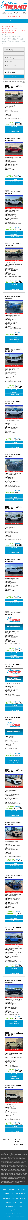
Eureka (14, 1202)
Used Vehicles (21, 1189)
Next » (22, 1144)
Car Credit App (6, 1193)
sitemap (22, 1216)
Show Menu (14, 21)
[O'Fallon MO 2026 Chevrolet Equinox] (14, 938)
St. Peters (8, 1202)
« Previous (15, 1144)
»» (21, 1142)
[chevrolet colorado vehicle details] (14, 96)
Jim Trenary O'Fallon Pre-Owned (14, 1206)
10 (18, 1142)
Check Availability (14, 129)
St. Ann (20, 1202)
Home (4, 1189)
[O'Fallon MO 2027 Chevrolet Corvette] (14, 780)
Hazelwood (15, 1198)
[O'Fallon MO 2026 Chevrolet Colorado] (14, 96)
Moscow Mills (6, 1198)
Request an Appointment (19, 1193)
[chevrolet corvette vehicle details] (14, 780)
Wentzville (22, 1198)
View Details (14, 126)
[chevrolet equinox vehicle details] (14, 938)
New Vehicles (11, 1189)
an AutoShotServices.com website (11, 1216)
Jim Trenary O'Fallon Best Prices (14, 1210)
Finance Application (14, 131)
